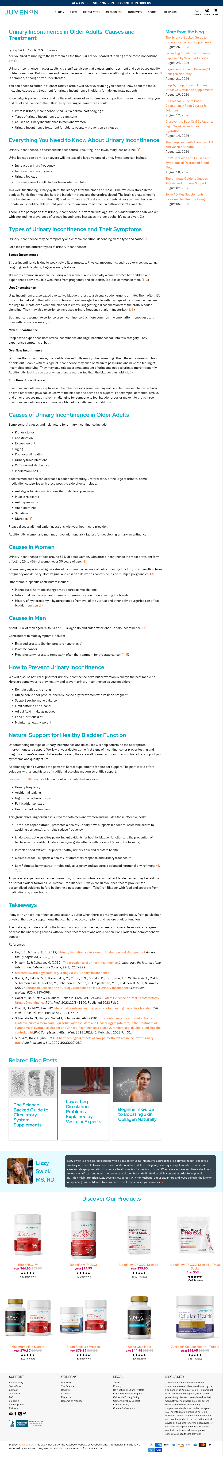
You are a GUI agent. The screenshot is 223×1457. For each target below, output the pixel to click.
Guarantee (15, 1393)
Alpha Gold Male (139, 1347)
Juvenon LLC (26, 1444)
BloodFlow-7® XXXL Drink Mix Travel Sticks (195, 1267)
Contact (13, 1389)
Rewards (170, 12)
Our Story (66, 1382)
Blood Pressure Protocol (84, 1347)
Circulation (92, 12)
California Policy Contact (126, 1400)
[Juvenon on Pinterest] (25, 1414)
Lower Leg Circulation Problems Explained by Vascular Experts (83, 1112)
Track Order (15, 1386)
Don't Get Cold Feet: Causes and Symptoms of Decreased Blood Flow (188, 162)
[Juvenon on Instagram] (20, 1414)
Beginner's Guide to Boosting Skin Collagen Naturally (137, 1114)
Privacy (117, 1386)
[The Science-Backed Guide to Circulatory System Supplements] (33, 1082)
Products (66, 1397)
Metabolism (114, 12)
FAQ (11, 1397)
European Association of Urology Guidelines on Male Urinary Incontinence (78, 988)
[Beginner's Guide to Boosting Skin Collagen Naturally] (137, 1084)
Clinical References (124, 1408)
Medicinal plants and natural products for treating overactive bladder (102, 1008)
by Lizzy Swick (16, 50)
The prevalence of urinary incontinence (90, 963)
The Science (68, 1386)
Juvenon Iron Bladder (24, 779)
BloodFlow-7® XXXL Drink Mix (139, 1265)
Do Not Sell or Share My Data (128, 1389)
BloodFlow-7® (28, 1265)
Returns (13, 1408)
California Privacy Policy (126, 1397)
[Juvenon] (21, 12)
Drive (74, 12)
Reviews (66, 1389)
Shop (59, 12)
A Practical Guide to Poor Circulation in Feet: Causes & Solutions (186, 105)
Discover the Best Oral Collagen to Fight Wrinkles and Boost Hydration (190, 126)
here (163, 1182)
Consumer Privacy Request (128, 1393)
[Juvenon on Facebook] (15, 1414)
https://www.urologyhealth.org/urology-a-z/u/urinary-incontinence (62, 973)
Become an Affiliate (72, 1400)
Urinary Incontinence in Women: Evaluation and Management (102, 952)
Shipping (14, 1400)
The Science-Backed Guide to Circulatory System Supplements (31, 1115)
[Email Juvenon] (11, 1414)
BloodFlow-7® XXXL (84, 1265)
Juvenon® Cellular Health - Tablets (195, 1347)
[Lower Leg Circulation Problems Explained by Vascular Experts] (85, 1080)
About (153, 12)
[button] (197, 12)
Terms (116, 1382)
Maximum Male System (27, 1347)
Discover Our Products (111, 1198)
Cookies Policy (121, 1404)
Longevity (135, 12)
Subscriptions (16, 1404)
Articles (65, 1393)
